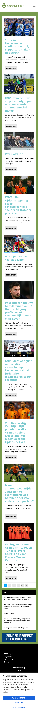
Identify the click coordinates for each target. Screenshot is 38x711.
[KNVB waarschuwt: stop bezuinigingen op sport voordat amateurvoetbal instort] (19, 84)
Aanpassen (19, 703)
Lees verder (11, 68)
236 (22, 585)
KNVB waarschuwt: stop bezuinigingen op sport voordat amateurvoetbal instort (18, 104)
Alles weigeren (19, 707)
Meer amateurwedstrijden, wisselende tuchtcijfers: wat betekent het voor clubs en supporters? (19, 493)
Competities (8, 659)
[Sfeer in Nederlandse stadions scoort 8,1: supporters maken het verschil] (19, 27)
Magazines (8, 656)
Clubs (19, 670)
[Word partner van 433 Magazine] (19, 244)
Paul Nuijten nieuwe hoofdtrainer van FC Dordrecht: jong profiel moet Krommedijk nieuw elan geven (19, 310)
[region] (19, 692)
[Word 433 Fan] (19, 141)
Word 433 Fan (14, 154)
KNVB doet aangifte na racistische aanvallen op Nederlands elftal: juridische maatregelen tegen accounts (18, 370)
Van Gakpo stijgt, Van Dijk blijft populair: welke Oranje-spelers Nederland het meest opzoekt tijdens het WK (17, 432)
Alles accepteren (19, 698)
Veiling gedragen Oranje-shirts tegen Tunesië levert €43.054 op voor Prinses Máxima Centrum (18, 552)
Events (6, 662)
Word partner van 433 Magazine (17, 258)
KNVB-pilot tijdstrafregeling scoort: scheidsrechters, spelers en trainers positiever (18, 205)
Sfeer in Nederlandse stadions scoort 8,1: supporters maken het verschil (18, 46)
